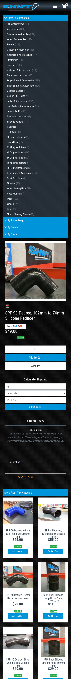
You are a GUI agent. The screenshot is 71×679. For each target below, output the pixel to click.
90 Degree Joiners (18, 137)
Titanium (13, 183)
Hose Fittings (15, 193)
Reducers (14, 132)
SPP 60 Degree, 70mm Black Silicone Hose (18, 596)
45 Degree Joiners (18, 152)
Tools (11, 209)
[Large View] (7, 306)
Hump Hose (15, 142)
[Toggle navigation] (55, 6)
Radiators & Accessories (22, 70)
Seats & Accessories (19, 116)
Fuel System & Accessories (23, 106)
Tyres (12, 198)
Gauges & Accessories (20, 49)
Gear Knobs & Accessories (22, 173)
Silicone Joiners (17, 121)
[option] (7, 306)
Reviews (13, 477)
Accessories (16, 29)
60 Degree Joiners (18, 157)
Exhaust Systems (18, 24)
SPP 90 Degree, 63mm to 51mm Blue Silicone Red (18, 534)
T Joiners (13, 126)
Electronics (15, 60)
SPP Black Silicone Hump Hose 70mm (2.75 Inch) (53, 598)
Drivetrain (14, 65)
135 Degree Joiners (18, 147)
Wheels (13, 204)
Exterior (13, 44)
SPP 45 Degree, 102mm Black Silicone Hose (53, 534)
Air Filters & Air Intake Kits (22, 54)
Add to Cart (36, 357)
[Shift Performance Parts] (21, 6)
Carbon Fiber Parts (18, 96)
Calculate (37, 406)
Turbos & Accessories (20, 75)
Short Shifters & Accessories (23, 85)
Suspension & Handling (21, 34)
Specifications (16, 469)
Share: (10, 326)
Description (14, 462)
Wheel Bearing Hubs (19, 188)
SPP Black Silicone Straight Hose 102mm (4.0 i (53, 663)
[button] (35, 366)
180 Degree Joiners (18, 162)
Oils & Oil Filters (16, 178)
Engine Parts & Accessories (23, 80)
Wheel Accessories (19, 39)
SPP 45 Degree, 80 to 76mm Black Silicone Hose (17, 663)
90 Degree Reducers (19, 168)
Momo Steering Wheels (20, 214)
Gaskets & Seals (17, 90)
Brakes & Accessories (20, 101)
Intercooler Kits (16, 111)
